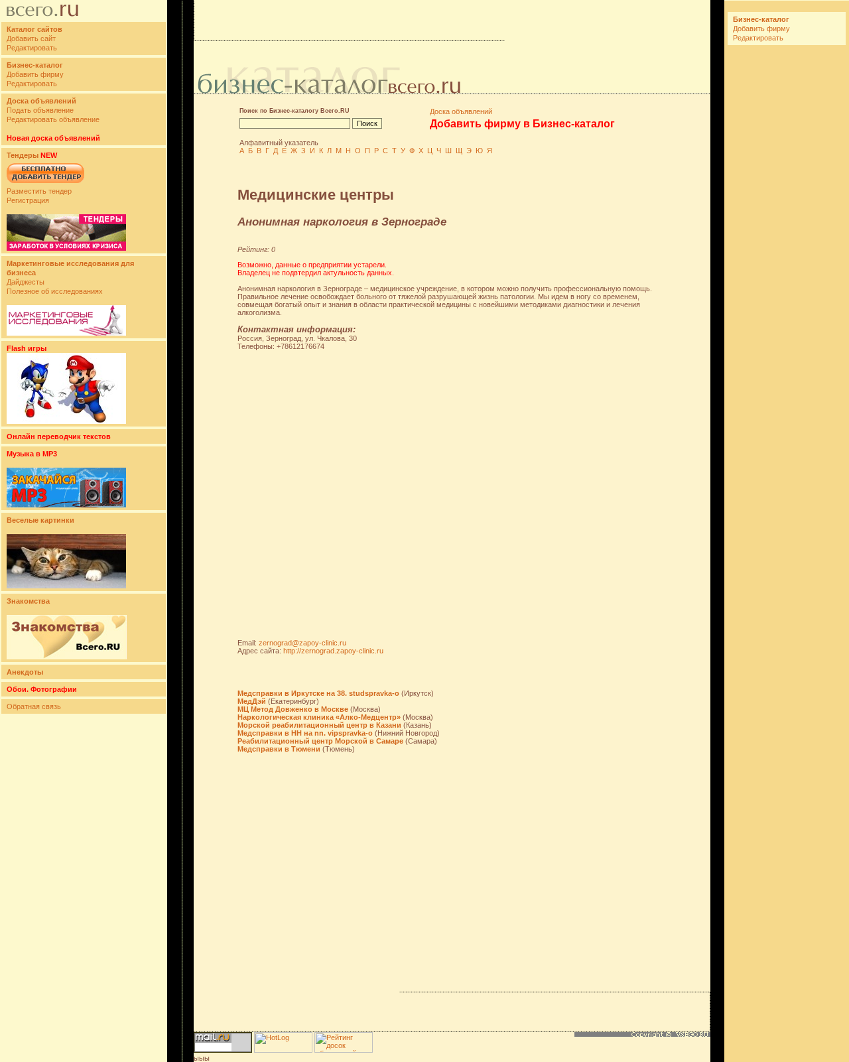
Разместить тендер (39, 191)
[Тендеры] (66, 248)
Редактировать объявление (53, 119)
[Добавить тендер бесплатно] (45, 184)
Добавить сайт (31, 38)
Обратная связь (34, 706)
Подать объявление (40, 110)
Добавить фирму (35, 74)
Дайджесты (25, 282)
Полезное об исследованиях (55, 291)
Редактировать (32, 48)
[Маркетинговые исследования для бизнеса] (66, 333)
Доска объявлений (461, 111)
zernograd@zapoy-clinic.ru (302, 643)
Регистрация (28, 200)
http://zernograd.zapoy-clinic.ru (333, 651)
